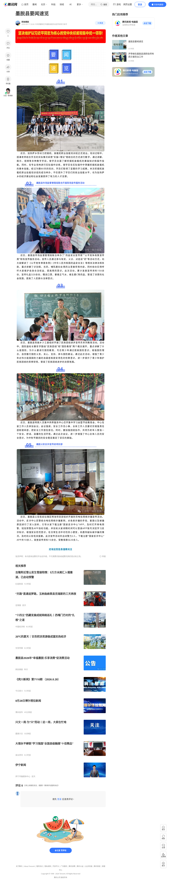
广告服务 (64, 866)
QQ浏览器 (88, 866)
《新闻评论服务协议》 (51, 785)
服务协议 (39, 866)
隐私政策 (47, 866)
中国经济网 (20, 627)
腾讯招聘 (72, 866)
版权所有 (64, 877)
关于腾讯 (19, 866)
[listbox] (60, 670)
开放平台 (56, 866)
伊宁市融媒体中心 (22, 776)
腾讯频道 (97, 866)
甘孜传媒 (19, 648)
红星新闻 (19, 584)
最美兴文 (19, 734)
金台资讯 (19, 755)
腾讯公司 (57, 877)
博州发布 (19, 712)
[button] (147, 23)
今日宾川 (19, 691)
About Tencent (29, 866)
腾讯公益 (80, 866)
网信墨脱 (19, 669)
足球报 (18, 605)
